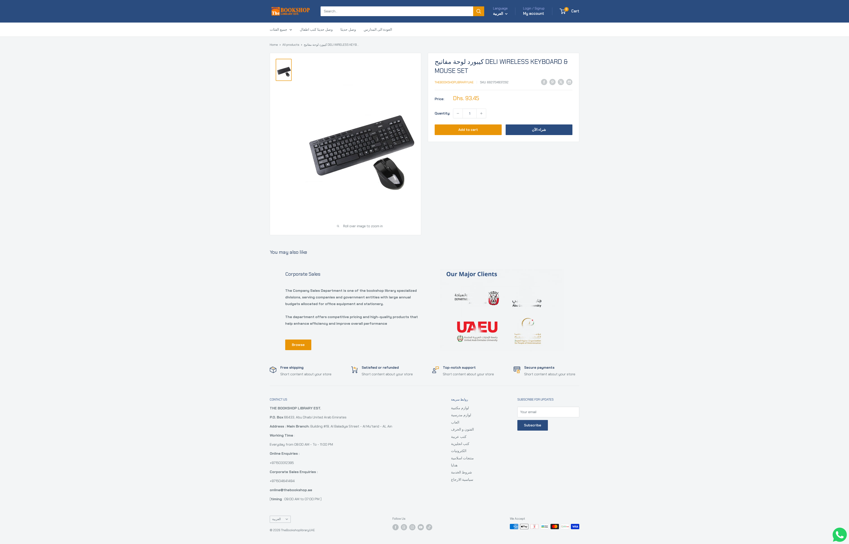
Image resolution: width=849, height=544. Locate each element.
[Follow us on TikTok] (429, 527)
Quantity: (442, 113)
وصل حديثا (348, 29)
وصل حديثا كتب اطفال (316, 29)
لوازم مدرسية (461, 415)
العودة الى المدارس (378, 29)
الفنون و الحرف (462, 429)
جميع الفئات (278, 29)
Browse (298, 344)
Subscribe (532, 425)
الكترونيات (458, 451)
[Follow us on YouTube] (421, 527)
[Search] (478, 11)
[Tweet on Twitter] (561, 81)
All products (290, 45)
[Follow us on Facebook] (395, 527)
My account (533, 13)
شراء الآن (539, 129)
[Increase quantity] (481, 113)
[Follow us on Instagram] (412, 527)
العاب (455, 422)
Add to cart (468, 129)
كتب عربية (459, 436)
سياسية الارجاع (462, 479)
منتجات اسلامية (462, 458)
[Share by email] (569, 81)
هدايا (454, 465)
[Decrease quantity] (458, 113)
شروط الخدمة (461, 472)
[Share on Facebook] (544, 81)
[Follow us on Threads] (404, 527)
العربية (276, 519)
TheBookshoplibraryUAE (454, 82)
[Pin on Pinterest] (552, 81)
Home (274, 45)
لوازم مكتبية (460, 408)
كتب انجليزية (460, 443)
